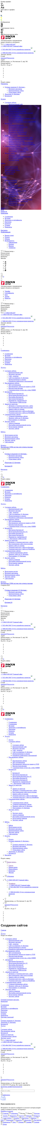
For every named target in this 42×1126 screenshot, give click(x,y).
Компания (4, 213)
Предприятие (13, 203)
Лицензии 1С (9, 198)
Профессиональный (15, 187)
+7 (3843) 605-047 (9, 44)
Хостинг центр (10, 153)
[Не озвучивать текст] (2, 32)
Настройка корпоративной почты (20, 156)
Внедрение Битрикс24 (16, 125)
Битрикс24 (8, 96)
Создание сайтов (10, 102)
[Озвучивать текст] (2, 30)
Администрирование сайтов (18, 148)
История (7, 218)
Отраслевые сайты (15, 92)
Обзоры (7, 239)
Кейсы (3, 163)
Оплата (7, 237)
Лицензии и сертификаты (13, 220)
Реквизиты (8, 227)
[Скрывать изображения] (2, 26)
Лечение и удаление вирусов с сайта (21, 137)
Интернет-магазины (15, 89)
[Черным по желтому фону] (1, 18)
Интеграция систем (11, 167)
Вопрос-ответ (9, 235)
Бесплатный (13, 182)
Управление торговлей (16, 205)
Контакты (4, 230)
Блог (2, 210)
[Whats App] (5, 270)
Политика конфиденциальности (11, 1086)
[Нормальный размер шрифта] (2, 5)
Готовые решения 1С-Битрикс (15, 87)
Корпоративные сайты (16, 90)
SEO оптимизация (15, 116)
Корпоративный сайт (16, 104)
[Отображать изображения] (2, 24)
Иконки (11, 246)
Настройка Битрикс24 (16, 128)
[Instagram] (5, 263)
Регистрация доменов (16, 158)
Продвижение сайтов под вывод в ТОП (22, 118)
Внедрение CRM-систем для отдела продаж (17, 447)
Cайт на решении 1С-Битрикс (19, 109)
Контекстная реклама (16, 120)
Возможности (9, 240)
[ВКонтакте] (5, 261)
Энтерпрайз (13, 196)
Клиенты (8, 223)
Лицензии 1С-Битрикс (12, 94)
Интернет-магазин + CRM (17, 191)
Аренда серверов (14, 155)
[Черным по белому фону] (1, 12)
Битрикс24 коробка (11, 189)
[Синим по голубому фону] (1, 16)
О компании (9, 216)
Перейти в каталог (7, 1111)
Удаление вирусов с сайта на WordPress (22, 144)
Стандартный (13, 185)
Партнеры (8, 222)
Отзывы (7, 225)
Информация (5, 232)
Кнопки (11, 244)
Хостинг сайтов (14, 160)
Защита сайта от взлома (16, 141)
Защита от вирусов (11, 135)
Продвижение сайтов (12, 115)
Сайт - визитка (13, 108)
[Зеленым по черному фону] (1, 20)
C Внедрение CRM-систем (17, 134)
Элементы (12, 247)
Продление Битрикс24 (16, 130)
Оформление (13, 242)
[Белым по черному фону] (1, 14)
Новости (4, 211)
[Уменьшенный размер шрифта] (2, 3)
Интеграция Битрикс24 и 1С (18, 127)
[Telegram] (5, 265)
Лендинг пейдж (10, 172)
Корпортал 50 (13, 192)
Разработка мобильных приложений (21, 113)
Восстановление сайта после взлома (21, 139)
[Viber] (5, 267)
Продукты (4, 84)
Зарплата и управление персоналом (20, 199)
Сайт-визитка (9, 174)
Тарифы (4, 177)
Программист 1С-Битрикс (17, 151)
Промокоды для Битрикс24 (18, 132)
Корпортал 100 (13, 194)
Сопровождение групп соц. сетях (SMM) (22, 121)
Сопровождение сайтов (13, 146)
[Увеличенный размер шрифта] (2, 8)
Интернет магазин (15, 106)
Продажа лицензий (7, 1017)
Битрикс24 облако (11, 180)
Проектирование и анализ (17, 111)
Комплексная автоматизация (18, 201)
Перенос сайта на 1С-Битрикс (19, 149)
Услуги (3, 99)
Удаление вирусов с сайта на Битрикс (21, 142)
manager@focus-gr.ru (7, 58)
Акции (3, 208)
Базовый (11, 184)
